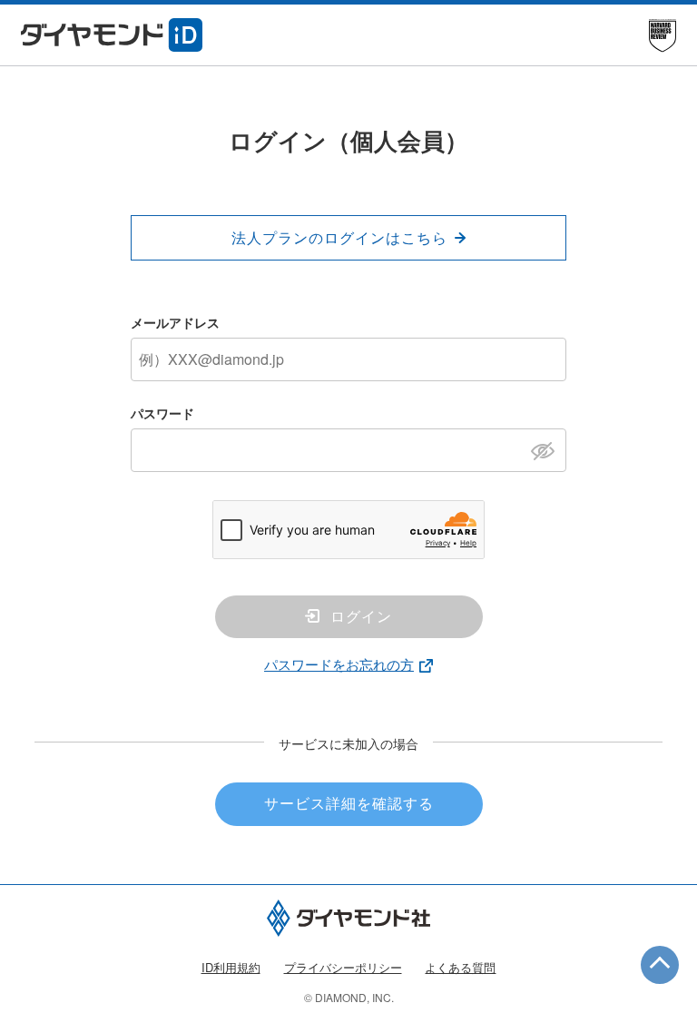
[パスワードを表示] (547, 449)
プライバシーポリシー (343, 967)
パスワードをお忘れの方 (339, 664)
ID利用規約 (230, 967)
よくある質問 (460, 967)
